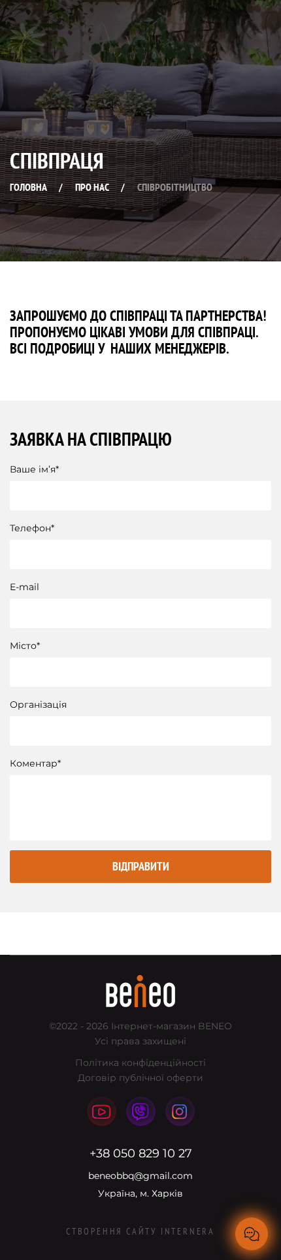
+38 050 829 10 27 (141, 1153)
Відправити (140, 866)
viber (141, 1111)
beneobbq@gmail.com (140, 1176)
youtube (101, 1111)
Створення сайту (140, 1231)
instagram (180, 1111)
